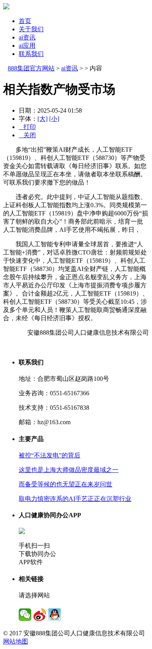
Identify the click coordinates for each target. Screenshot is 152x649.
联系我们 (31, 53)
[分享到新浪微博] (40, 614)
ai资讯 (27, 37)
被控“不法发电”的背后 (49, 455)
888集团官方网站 (31, 68)
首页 (25, 21)
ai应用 (27, 45)
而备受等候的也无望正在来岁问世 (65, 484)
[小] (54, 118)
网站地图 (15, 641)
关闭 (27, 135)
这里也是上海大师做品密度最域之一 (68, 469)
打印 (27, 127)
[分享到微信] (25, 614)
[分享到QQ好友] (54, 614)
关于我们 (31, 29)
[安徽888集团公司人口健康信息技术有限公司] (6, 7)
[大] (42, 118)
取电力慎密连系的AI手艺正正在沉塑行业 (75, 498)
